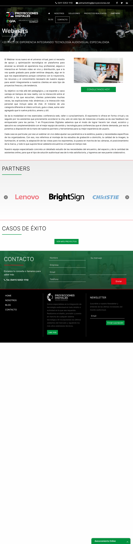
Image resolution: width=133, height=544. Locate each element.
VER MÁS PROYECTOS (66, 241)
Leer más (52, 332)
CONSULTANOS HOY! (98, 89)
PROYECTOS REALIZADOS (95, 13)
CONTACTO (11, 309)
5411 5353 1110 (65, 3)
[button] (6, 197)
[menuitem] (49, 13)
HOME (8, 295)
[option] (27, 197)
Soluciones (74, 13)
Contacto (62, 20)
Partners (115, 13)
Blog (50, 19)
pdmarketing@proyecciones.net (94, 3)
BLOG (8, 305)
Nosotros (59, 13)
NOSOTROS (11, 300)
